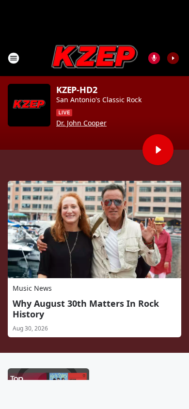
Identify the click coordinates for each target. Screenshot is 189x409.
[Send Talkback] (154, 58)
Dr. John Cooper (81, 123)
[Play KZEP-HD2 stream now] (29, 105)
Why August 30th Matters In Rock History (86, 308)
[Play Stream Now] (173, 58)
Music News (32, 288)
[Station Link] (94, 58)
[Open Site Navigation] (13, 58)
